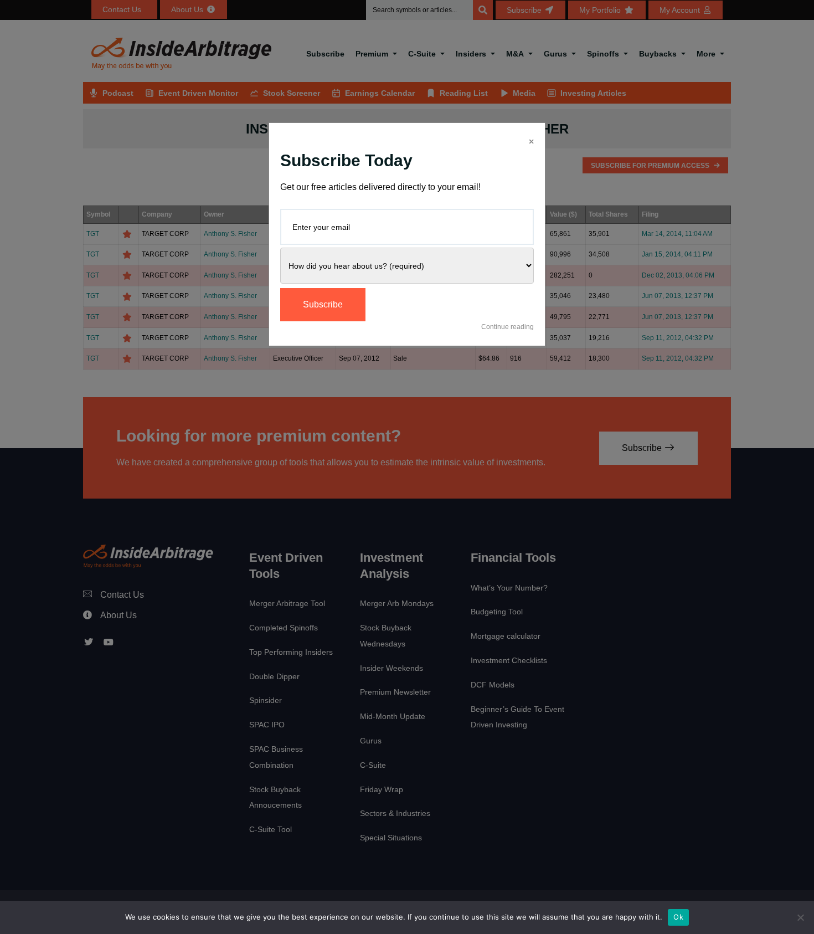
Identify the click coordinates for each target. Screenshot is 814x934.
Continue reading (507, 327)
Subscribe (323, 304)
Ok (678, 916)
